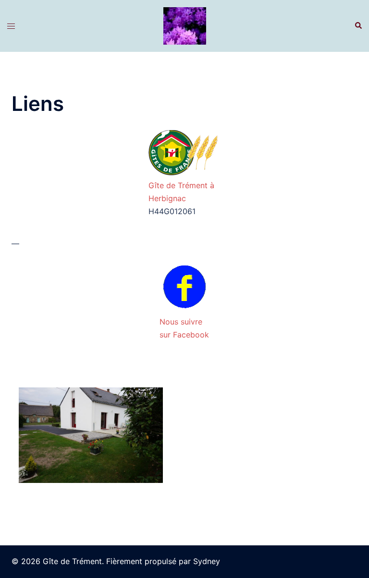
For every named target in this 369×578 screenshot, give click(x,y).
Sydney (206, 561)
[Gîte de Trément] (184, 25)
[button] (358, 26)
